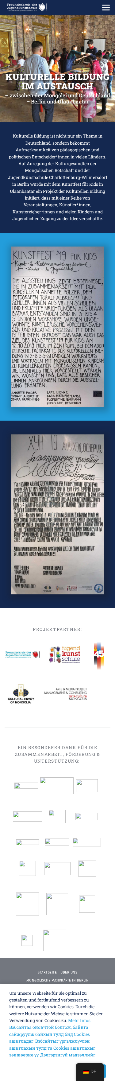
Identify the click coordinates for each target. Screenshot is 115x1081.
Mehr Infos (79, 1020)
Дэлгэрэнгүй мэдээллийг (67, 1055)
